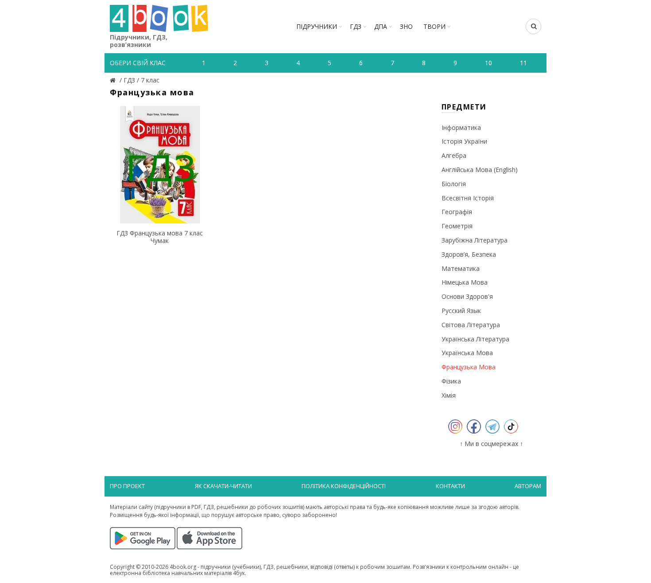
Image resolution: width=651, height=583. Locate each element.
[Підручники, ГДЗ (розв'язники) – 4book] (114, 80)
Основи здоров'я (467, 296)
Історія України (464, 141)
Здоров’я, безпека (469, 254)
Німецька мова (465, 282)
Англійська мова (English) (480, 169)
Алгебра (454, 155)
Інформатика (461, 127)
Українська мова (467, 352)
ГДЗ (355, 26)
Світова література (471, 325)
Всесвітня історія (468, 198)
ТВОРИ (434, 26)
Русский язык (461, 310)
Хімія (449, 395)
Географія (457, 211)
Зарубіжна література (475, 240)
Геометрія (457, 226)
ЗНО (406, 26)
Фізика (451, 381)
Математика (461, 268)
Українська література (475, 339)
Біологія (454, 184)
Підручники (316, 26)
